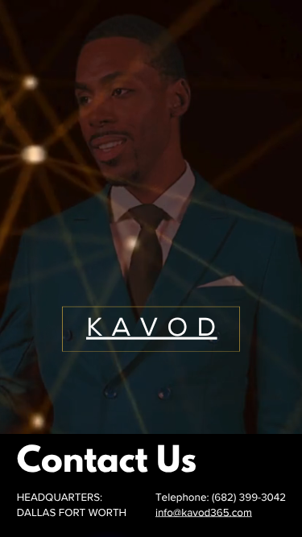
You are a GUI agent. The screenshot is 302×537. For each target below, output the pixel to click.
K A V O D (151, 329)
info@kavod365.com (203, 513)
